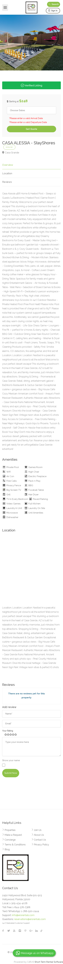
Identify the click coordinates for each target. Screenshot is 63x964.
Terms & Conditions (15, 844)
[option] (31, 41)
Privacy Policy (41, 844)
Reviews (7, 181)
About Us (39, 834)
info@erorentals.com (23, 915)
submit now (10, 773)
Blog (7, 849)
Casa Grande (12, 152)
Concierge (10, 839)
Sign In (54, 10)
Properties (10, 830)
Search (55, 4)
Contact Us (40, 839)
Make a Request (13, 834)
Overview (7, 164)
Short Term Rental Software (49, 962)
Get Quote (31, 129)
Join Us (37, 830)
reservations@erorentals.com (30, 919)
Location (7, 173)
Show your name (11, 760)
